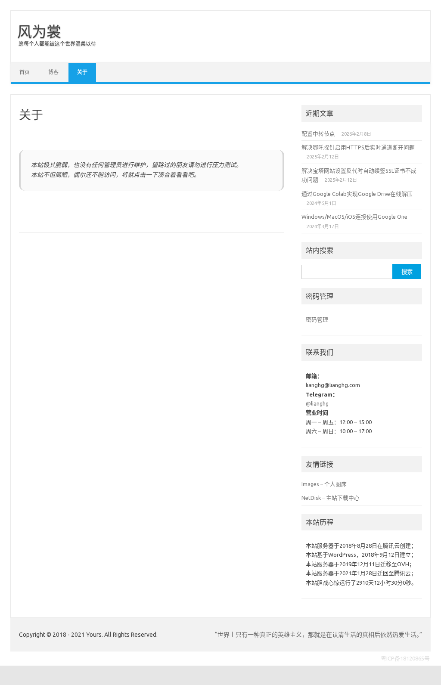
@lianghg (317, 403)
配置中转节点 (318, 133)
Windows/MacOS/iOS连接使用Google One (354, 217)
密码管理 (317, 319)
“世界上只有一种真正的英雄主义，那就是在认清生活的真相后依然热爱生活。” (318, 634)
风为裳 (39, 31)
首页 (24, 72)
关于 (82, 72)
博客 (53, 72)
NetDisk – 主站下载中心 (330, 498)
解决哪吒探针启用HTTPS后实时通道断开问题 (358, 147)
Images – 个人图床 (324, 484)
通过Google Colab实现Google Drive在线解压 (357, 194)
